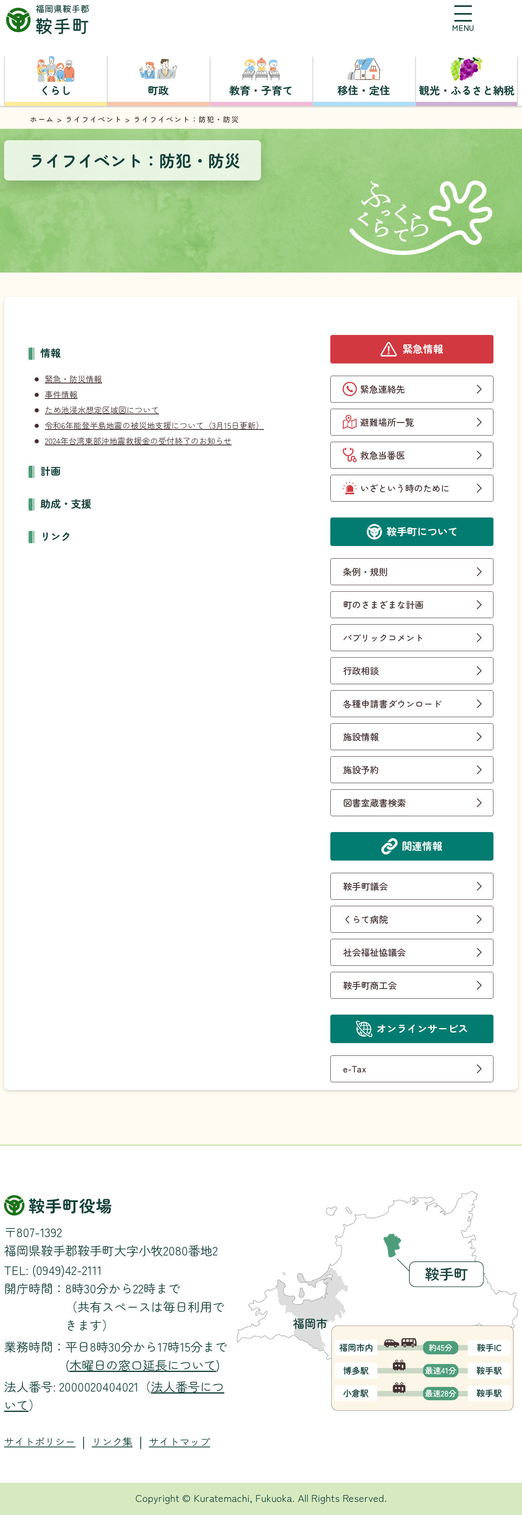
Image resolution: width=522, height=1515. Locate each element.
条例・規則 (365, 571)
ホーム (42, 119)
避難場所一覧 (387, 421)
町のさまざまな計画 (383, 604)
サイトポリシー (39, 1441)
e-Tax (355, 1068)
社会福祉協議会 (374, 951)
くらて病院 (365, 918)
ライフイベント (93, 119)
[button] (463, 18)
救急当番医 (382, 454)
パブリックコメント (383, 637)
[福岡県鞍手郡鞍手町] (48, 20)
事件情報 (61, 394)
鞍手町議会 (365, 885)
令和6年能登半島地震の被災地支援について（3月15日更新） (154, 425)
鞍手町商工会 (370, 984)
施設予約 (361, 769)
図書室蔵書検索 (374, 802)
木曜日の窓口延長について (142, 1365)
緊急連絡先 (382, 388)
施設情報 (361, 736)
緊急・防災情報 (73, 379)
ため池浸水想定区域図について (102, 410)
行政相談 (361, 670)
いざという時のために (405, 487)
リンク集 (112, 1441)
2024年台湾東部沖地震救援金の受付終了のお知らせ (138, 441)
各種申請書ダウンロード (392, 703)
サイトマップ (179, 1441)
